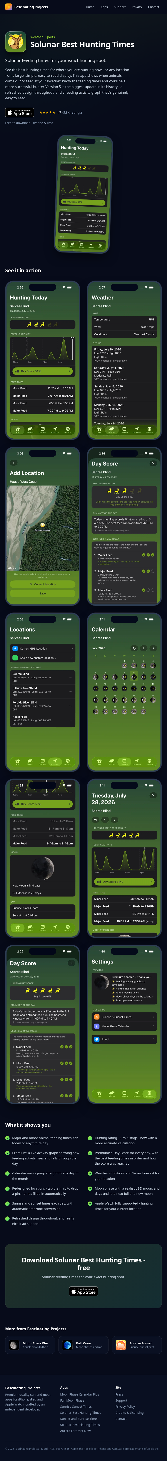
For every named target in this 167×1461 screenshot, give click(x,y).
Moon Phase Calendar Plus (79, 1394)
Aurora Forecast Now (75, 1431)
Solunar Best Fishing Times (80, 1425)
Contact (153, 7)
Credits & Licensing (129, 1412)
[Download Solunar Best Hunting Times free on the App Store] (19, 112)
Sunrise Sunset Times (76, 1406)
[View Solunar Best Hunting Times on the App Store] (83, 194)
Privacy (137, 7)
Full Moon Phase (72, 1400)
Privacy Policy (125, 1406)
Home (90, 7)
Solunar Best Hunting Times (80, 1412)
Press (119, 1394)
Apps (104, 7)
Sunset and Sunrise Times (79, 1419)
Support (120, 7)
